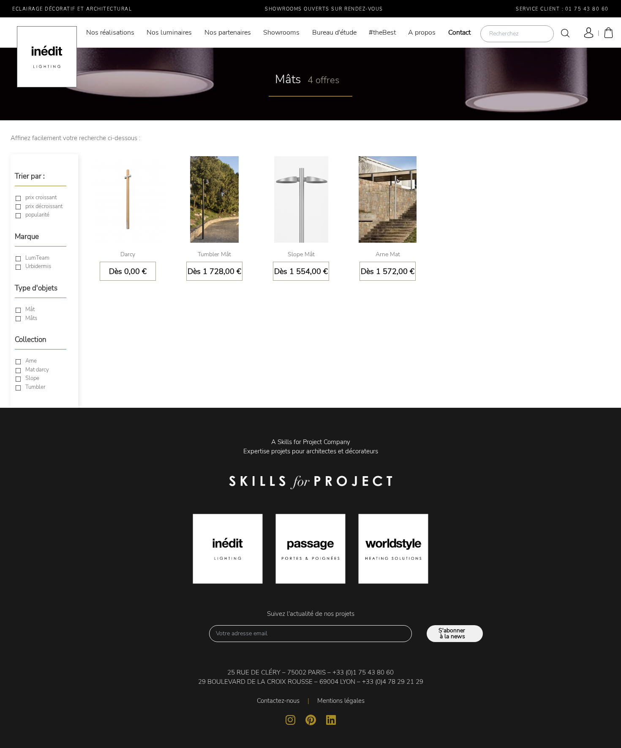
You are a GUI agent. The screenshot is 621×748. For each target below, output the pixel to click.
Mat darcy (37, 370)
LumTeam (37, 258)
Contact (459, 32)
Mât (30, 309)
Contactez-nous (278, 701)
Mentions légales (341, 701)
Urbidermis (38, 266)
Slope (32, 378)
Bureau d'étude (334, 32)
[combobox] (516, 33)
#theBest (382, 32)
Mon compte (587, 33)
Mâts (31, 318)
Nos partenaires (227, 32)
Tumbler (35, 387)
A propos (422, 32)
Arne (31, 361)
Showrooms (281, 32)
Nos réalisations (110, 32)
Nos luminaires (169, 32)
